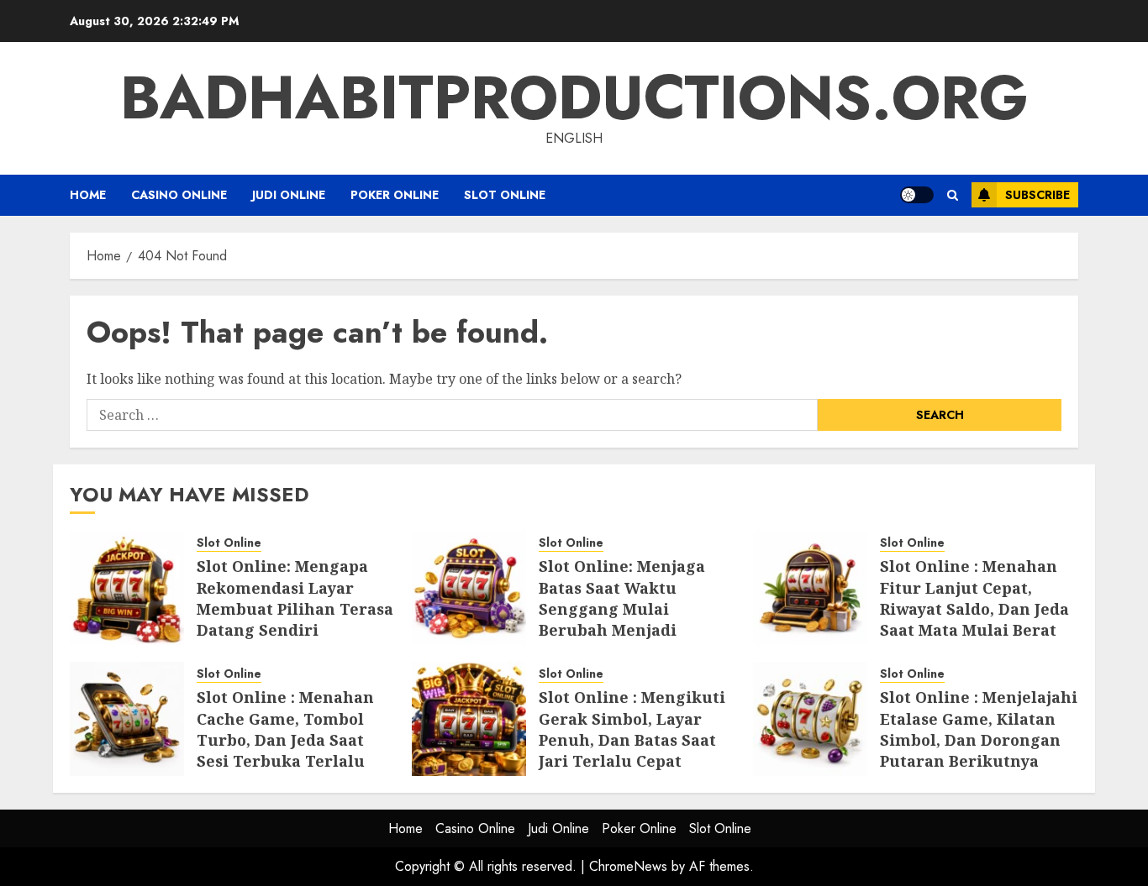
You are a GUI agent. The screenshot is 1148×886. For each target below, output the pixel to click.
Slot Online (504, 194)
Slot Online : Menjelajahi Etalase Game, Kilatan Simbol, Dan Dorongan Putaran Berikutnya (978, 729)
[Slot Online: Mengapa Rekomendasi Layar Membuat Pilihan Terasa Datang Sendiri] (127, 588)
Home (88, 194)
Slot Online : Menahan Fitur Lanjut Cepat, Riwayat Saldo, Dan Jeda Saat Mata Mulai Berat (974, 598)
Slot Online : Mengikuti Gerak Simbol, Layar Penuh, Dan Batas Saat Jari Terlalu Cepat (632, 729)
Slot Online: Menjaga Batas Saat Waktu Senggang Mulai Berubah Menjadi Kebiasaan (622, 608)
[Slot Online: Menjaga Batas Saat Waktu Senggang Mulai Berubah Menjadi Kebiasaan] (469, 588)
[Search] (952, 195)
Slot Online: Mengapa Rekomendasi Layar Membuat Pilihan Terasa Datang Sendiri (295, 598)
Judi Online (288, 194)
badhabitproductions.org (574, 97)
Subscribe (1037, 194)
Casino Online (179, 194)
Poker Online (394, 194)
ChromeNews (628, 866)
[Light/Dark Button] (917, 194)
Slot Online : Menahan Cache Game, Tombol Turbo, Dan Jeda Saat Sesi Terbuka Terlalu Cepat (285, 739)
